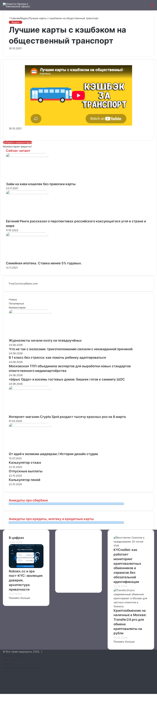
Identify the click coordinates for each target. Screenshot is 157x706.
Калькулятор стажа (25, 462)
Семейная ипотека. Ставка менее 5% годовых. (44, 263)
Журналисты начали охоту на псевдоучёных (45, 340)
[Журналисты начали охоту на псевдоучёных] (30, 312)
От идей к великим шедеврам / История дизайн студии (53, 454)
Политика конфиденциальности (22, 667)
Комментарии (17, 307)
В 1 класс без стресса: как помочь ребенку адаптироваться (57, 357)
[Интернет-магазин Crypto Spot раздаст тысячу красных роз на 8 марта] (30, 388)
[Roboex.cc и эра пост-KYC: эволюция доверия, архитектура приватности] (26, 567)
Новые (13, 299)
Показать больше (19, 597)
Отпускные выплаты (26, 471)
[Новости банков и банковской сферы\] (21, 5)
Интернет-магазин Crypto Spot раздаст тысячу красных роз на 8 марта (67, 417)
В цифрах (16, 538)
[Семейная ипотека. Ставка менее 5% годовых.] (27, 235)
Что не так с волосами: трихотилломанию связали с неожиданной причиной (70, 349)
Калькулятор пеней (24, 480)
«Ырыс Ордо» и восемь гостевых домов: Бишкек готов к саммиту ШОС (67, 379)
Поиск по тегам (12, 655)
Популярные (16, 303)
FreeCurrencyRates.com (23, 283)
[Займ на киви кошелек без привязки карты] (27, 156)
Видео (24, 18)
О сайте (7, 663)
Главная (14, 18)
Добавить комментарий (17, 142)
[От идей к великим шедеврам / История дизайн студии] (30, 425)
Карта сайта (10, 659)
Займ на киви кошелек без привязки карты (41, 184)
